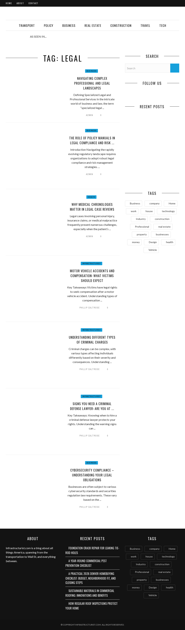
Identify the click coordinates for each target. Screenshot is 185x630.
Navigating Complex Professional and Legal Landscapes (92, 83)
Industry (141, 218)
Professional (142, 226)
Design (153, 242)
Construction (121, 25)
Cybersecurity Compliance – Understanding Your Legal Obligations (92, 475)
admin (89, 115)
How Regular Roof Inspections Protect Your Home (138, 177)
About (20, 3)
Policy (48, 25)
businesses (162, 234)
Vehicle (153, 249)
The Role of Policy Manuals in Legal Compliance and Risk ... (92, 140)
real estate (164, 226)
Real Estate (93, 25)
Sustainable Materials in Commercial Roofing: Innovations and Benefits (89, 593)
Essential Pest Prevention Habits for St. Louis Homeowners (165, 177)
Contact (33, 3)
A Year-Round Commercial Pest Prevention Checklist (165, 131)
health (169, 242)
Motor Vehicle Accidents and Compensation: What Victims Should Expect (92, 275)
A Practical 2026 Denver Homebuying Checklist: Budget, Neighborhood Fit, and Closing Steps (90, 578)
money (136, 242)
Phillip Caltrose (89, 307)
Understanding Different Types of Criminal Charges (92, 339)
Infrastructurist (91, 263)
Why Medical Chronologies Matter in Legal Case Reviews (92, 207)
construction (162, 218)
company (154, 203)
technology (168, 211)
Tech (162, 25)
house (149, 211)
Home (9, 3)
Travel (145, 25)
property (142, 234)
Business (69, 25)
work (133, 211)
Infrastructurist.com (18, 548)
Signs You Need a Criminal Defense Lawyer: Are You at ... (92, 406)
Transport (27, 25)
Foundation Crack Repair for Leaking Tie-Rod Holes (138, 129)
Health (91, 197)
